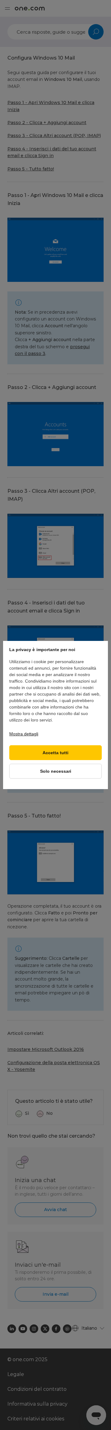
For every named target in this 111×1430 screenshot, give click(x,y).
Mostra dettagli (23, 733)
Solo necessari (55, 771)
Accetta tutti (55, 753)
